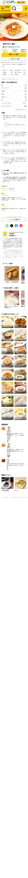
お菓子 (7, 497)
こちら (22, 180)
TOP (2, 497)
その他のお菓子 (14, 497)
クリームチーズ (5, 88)
